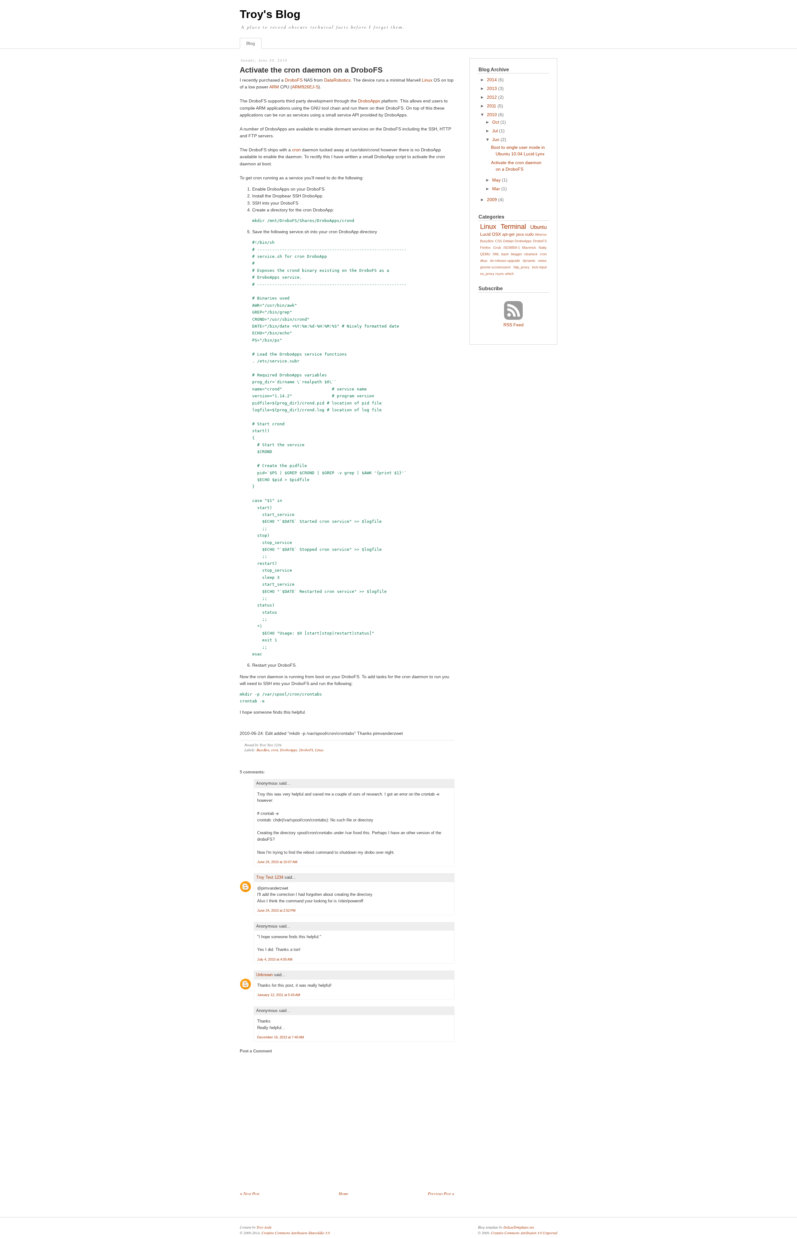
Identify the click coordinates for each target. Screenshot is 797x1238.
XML (496, 254)
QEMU (485, 254)
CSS (498, 241)
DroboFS (294, 80)
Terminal (513, 226)
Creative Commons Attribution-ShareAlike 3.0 (296, 1232)
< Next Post (249, 1193)
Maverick (529, 247)
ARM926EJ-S (305, 86)
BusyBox (263, 749)
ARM (274, 86)
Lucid (485, 234)
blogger (516, 254)
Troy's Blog (270, 14)
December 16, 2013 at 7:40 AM (280, 1037)
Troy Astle (264, 1227)
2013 (492, 88)
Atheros (541, 234)
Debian (508, 241)
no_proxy (487, 274)
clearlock (531, 254)
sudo (529, 234)
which (509, 274)
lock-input (539, 267)
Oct (495, 122)
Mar (496, 188)
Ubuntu (538, 227)
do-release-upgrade (505, 260)
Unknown (264, 974)
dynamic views (535, 260)
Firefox (485, 247)
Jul (495, 130)
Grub (497, 247)
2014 (492, 79)
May (496, 179)
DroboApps (369, 100)
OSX (496, 234)
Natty (543, 247)
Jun (495, 139)
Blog (250, 43)
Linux (427, 80)
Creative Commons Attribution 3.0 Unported (524, 1232)
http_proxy (521, 267)
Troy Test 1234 (269, 877)
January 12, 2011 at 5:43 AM (278, 995)
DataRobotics (337, 80)
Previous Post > (441, 1193)
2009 (492, 199)
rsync (499, 274)
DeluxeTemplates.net (518, 1227)
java (520, 234)
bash (505, 254)
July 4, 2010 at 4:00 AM (274, 959)
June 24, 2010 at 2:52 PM (276, 910)
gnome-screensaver (495, 267)
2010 (492, 114)
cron (296, 149)
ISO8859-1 (511, 247)
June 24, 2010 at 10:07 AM (277, 862)
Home (343, 1193)
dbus (484, 260)
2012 (492, 97)
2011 (491, 105)
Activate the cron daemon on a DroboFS (311, 70)
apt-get (508, 234)
